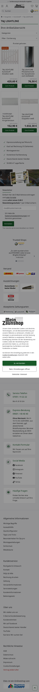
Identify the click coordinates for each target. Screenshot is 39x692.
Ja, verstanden (19, 363)
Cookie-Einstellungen (9, 355)
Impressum (23, 374)
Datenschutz (15, 374)
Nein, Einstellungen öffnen (19, 369)
